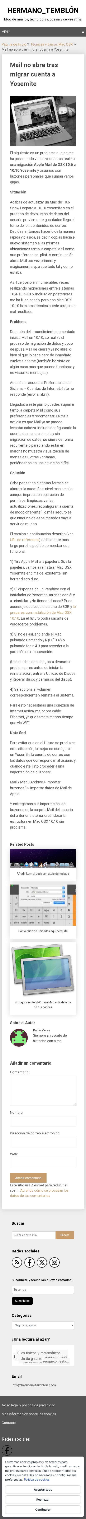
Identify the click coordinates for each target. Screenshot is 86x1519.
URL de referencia (24, 540)
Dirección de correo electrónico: (35, 1133)
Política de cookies (36, 1479)
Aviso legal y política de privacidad (28, 1405)
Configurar (43, 1509)
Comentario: (19, 1072)
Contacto (9, 1423)
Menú (6, 31)
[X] (42, 1263)
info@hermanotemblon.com (34, 1385)
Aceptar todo (43, 1489)
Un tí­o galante (31, 1359)
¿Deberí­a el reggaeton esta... (45, 1361)
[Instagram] (54, 1263)
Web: (14, 1154)
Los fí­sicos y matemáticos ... (42, 1353)
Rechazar (43, 1499)
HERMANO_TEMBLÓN (43, 10)
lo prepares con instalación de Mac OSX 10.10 (43, 612)
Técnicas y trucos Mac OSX (51, 44)
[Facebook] (29, 1263)
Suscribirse (22, 1301)
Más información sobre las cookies (29, 1414)
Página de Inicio (14, 44)
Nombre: (16, 1112)
